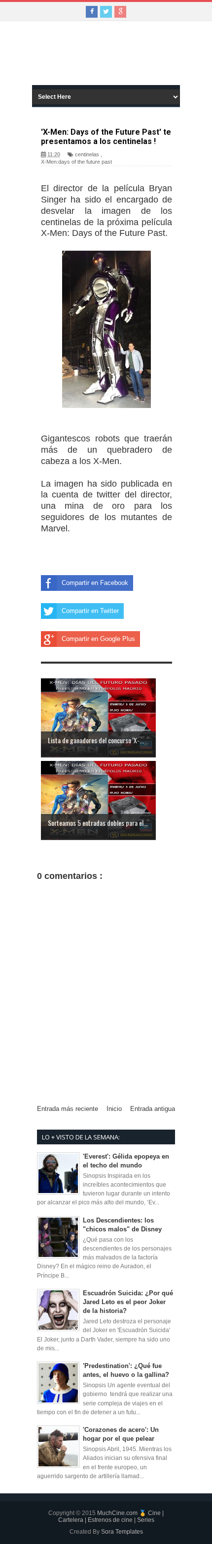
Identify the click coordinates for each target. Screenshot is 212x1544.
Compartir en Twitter (90, 610)
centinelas (87, 154)
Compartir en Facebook (95, 582)
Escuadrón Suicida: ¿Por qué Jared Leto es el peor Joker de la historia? (128, 1301)
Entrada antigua (152, 1108)
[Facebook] (92, 12)
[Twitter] (106, 12)
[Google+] (120, 12)
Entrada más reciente (67, 1108)
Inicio (114, 1108)
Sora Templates (122, 1531)
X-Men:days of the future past (76, 162)
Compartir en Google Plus (98, 638)
